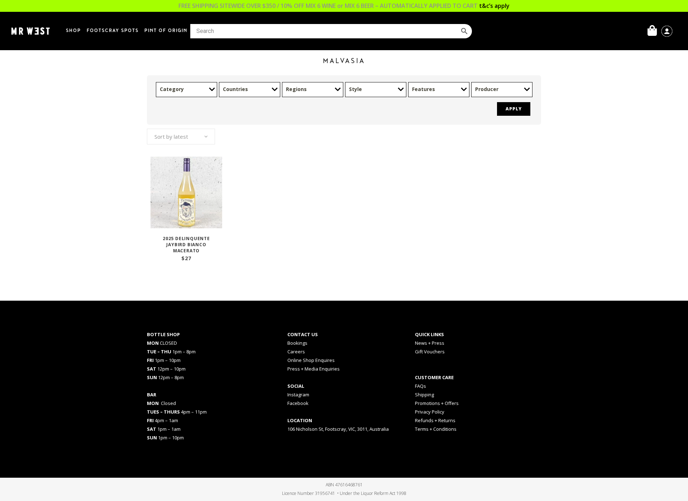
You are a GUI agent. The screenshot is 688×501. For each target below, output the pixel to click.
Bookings (297, 343)
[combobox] (181, 136)
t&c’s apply (494, 6)
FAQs (420, 386)
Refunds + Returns (435, 420)
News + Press (429, 343)
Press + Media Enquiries (313, 369)
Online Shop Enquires (311, 360)
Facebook (298, 403)
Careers (296, 351)
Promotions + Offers (437, 403)
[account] (667, 30)
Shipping (424, 394)
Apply (514, 109)
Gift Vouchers (430, 351)
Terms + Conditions (436, 429)
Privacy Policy (429, 412)
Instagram (298, 394)
